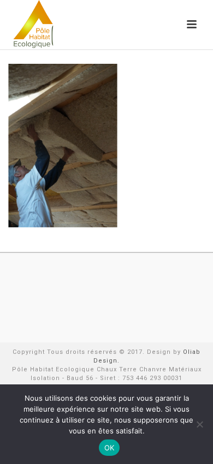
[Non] (199, 424)
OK (109, 447)
